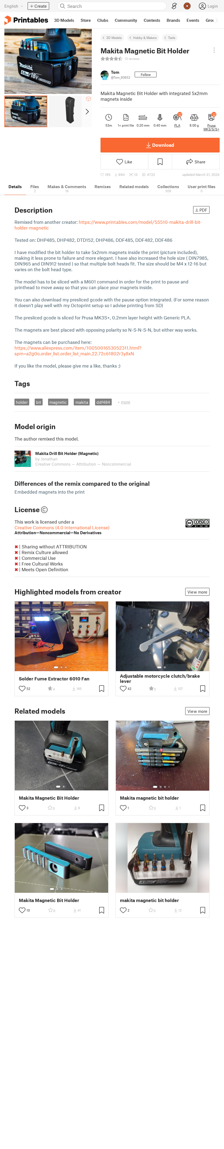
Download (163, 145)
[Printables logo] (26, 20)
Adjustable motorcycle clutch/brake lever (160, 678)
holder (22, 402)
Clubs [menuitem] (102, 20)
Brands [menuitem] (173, 20)
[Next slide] (87, 111)
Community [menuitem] (126, 20)
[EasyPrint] (174, 6)
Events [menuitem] (193, 20)
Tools (171, 37)
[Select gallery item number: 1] (56, 667)
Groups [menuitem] (212, 20)
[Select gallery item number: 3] (66, 667)
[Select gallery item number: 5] (70, 889)
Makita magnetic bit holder (149, 797)
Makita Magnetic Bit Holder (49, 797)
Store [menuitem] (86, 20)
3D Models (114, 37)
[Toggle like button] (22, 688)
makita (81, 402)
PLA (177, 125)
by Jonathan (46, 458)
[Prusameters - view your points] (187, 6)
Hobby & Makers (145, 37)
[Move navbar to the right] (216, 20)
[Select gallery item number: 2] (61, 667)
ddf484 (103, 402)
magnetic (58, 402)
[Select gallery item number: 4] (169, 787)
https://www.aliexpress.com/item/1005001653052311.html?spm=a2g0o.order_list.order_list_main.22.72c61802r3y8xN (78, 350)
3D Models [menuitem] (64, 20)
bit (38, 402)
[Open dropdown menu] (214, 50)
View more (197, 591)
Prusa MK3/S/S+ (211, 127)
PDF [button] (203, 209)
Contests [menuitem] (152, 20)
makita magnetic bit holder (149, 900)
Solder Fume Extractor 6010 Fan (54, 678)
